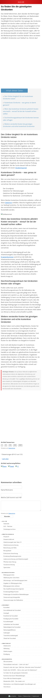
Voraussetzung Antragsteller (11, 597)
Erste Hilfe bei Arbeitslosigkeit (12, 678)
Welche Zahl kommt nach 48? (11, 497)
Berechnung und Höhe (10, 548)
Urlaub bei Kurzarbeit (9, 638)
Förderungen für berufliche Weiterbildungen (16, 594)
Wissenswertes (7, 661)
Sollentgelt (6, 633)
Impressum (35, 696)
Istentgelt (6, 613)
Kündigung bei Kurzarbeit (10, 618)
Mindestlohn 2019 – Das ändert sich (14, 681)
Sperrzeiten (6, 567)
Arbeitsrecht (7, 646)
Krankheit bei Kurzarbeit (10, 616)
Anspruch (6, 536)
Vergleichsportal (21, 168)
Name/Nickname (7, 490)
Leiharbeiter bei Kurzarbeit (11, 624)
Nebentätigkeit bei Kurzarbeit (11, 627)
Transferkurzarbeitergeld (10, 635)
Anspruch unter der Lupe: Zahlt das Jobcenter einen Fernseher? (22, 667)
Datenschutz (12, 448)
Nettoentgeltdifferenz (9, 630)
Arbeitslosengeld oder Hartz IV (12, 542)
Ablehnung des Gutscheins (11, 577)
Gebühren (8, 203)
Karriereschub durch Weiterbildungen (14, 675)
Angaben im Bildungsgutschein (12, 583)
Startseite (6, 523)
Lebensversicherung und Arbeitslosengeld (15, 559)
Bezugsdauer (7, 550)
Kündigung (6, 654)
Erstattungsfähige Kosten (10, 592)
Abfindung (6, 648)
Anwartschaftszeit (8, 539)
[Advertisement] (21, 63)
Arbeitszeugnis (7, 651)
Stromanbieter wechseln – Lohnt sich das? (16, 664)
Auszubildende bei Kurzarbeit (12, 610)
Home (20, 696)
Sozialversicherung (9, 564)
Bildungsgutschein (8, 575)
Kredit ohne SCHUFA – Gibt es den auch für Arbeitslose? (20, 670)
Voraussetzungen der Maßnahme (13, 600)
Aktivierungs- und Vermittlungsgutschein (15, 580)
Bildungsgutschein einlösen (11, 586)
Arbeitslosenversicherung (10, 545)
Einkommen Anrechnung (10, 553)
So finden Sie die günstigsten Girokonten (15, 673)
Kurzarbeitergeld (8, 621)
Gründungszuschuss (9, 529)
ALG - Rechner (7, 526)
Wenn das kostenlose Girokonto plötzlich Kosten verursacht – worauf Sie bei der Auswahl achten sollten (20, 111)
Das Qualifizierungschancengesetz (13, 589)
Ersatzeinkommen (7, 257)
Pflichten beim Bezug (9, 562)
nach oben (5, 459)
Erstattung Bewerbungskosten (12, 556)
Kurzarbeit (6, 607)
